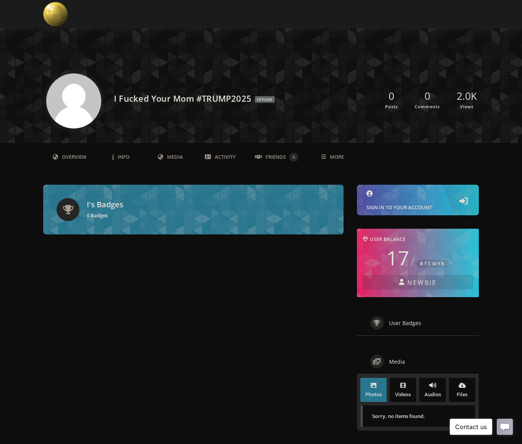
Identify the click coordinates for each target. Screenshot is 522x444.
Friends (280, 157)
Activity (225, 157)
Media (175, 157)
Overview (74, 157)
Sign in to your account (399, 207)
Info (124, 157)
